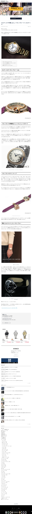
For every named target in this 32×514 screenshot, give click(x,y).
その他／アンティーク (5, 457)
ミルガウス (3, 448)
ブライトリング (4, 470)
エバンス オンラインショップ (6, 318)
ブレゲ (2, 479)
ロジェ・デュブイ (4, 488)
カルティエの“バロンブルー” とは (7, 61)
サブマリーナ (4, 441)
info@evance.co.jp (6, 319)
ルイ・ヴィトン (4, 492)
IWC (2, 468)
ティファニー (3, 491)
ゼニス (2, 471)
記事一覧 (16, 16)
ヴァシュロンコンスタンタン (5, 461)
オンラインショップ (28, 1)
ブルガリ (3, 472)
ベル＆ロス (3, 483)
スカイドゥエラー (4, 449)
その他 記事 (3, 438)
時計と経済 (3, 431)
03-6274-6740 (6, 316)
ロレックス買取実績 (5, 429)
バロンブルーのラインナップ (6, 64)
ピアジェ (3, 478)
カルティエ (29, 26)
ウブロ (2, 462)
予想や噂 (3, 432)
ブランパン (3, 480)
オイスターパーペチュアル (5, 452)
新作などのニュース (4, 430)
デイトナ (3, 440)
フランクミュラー (4, 482)
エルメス (3, 490)
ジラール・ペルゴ (4, 493)
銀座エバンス (4, 314)
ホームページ (22, 1)
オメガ (3, 463)
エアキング (3, 447)
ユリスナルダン (3, 489)
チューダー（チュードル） (5, 469)
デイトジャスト (4, 450)
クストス (3, 494)
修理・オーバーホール (4, 499)
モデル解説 (3, 437)
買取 (2, 428)
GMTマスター (4, 442)
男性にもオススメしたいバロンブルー (7, 65)
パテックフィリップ (4, 458)
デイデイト (3, 451)
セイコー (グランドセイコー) (5, 473)
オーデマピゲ (3, 459)
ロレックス (3, 439)
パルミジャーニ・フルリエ (5, 481)
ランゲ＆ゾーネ (4, 460)
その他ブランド (4, 498)
